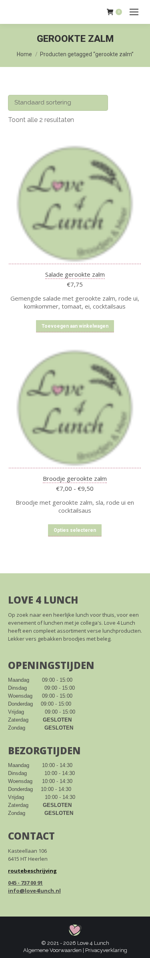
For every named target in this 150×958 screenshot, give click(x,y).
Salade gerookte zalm (75, 274)
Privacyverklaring (106, 950)
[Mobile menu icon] (134, 12)
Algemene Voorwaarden (52, 950)
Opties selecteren (75, 530)
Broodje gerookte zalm (75, 478)
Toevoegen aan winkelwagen (75, 326)
